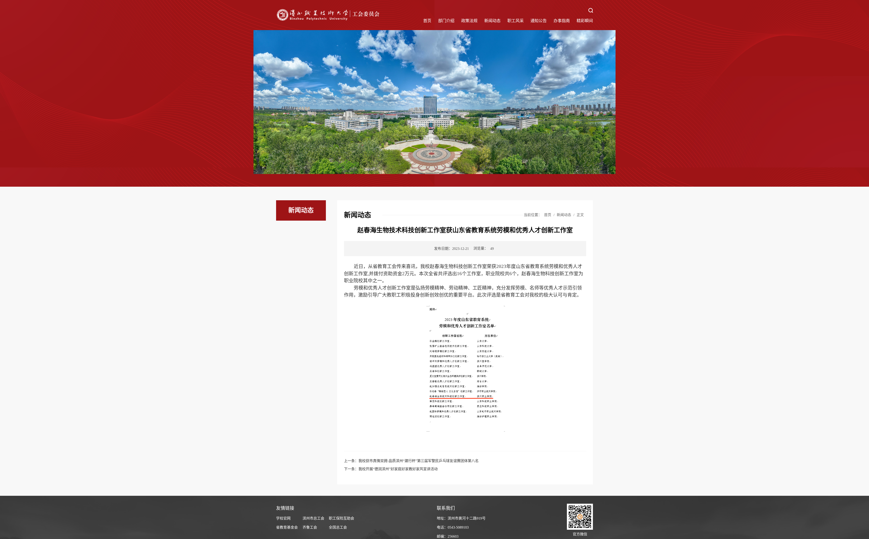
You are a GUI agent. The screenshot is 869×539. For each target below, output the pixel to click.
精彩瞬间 (585, 21)
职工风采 (515, 21)
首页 (427, 21)
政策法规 (469, 21)
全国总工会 (338, 527)
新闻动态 (492, 21)
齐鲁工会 (310, 527)
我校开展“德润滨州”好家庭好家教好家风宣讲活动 (398, 469)
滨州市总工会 (313, 518)
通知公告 (538, 21)
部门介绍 (446, 21)
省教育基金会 (287, 527)
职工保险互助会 (341, 518)
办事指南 (562, 21)
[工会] (328, 15)
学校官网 (283, 518)
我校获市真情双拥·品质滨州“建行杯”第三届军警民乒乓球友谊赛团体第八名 (418, 461)
